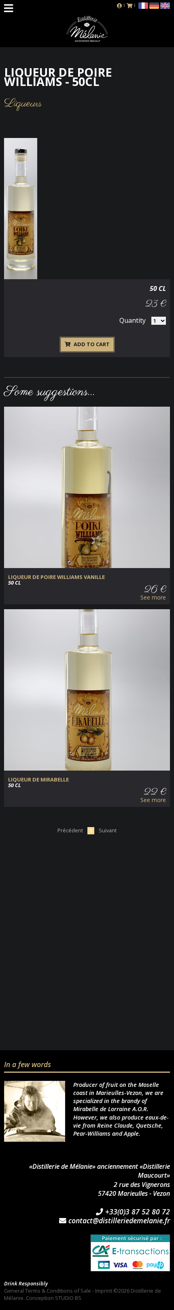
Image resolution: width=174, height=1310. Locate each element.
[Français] (143, 6)
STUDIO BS (68, 1298)
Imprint (103, 1290)
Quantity (132, 320)
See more (153, 597)
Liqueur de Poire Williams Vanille (56, 577)
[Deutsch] (154, 6)
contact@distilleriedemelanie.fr (118, 1220)
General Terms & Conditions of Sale (47, 1290)
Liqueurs (23, 103)
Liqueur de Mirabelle (38, 780)
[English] (165, 6)
